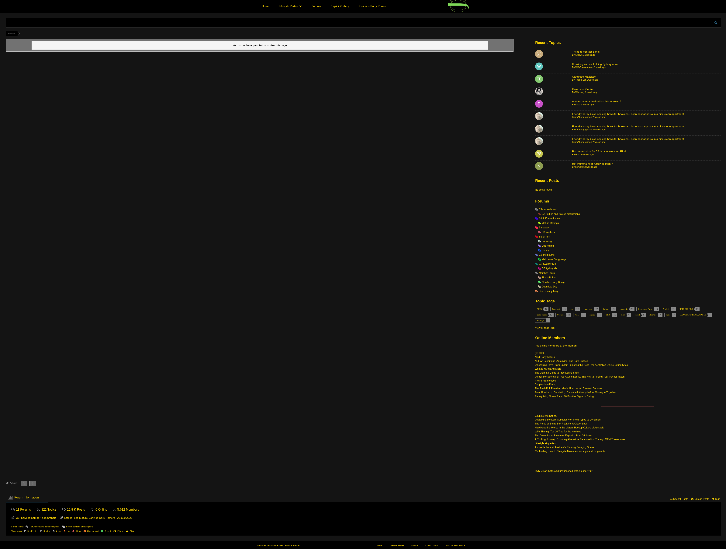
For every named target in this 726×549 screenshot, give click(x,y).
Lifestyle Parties (289, 6)
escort (637, 314)
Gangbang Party (645, 309)
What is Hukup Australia (548, 368)
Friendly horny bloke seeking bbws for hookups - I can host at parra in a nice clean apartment (628, 113)
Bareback (556, 309)
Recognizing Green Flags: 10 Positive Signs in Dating (564, 396)
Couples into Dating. (546, 384)
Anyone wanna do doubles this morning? (596, 101)
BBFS (539, 309)
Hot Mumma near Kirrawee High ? (592, 163)
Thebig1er (580, 80)
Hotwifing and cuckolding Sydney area (595, 64)
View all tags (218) (545, 327)
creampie (624, 309)
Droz (577, 104)
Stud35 (579, 55)
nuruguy (579, 167)
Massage (540, 320)
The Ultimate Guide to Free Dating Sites (557, 372)
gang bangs (542, 314)
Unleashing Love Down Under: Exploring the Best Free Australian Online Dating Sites (581, 365)
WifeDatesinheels (584, 67)
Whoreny (580, 92)
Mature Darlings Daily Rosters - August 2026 (105, 517)
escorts (592, 314)
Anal (577, 314)
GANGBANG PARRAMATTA (693, 314)
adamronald (49, 517)
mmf (668, 314)
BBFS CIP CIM (686, 309)
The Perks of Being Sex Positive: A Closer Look (561, 423)
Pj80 (577, 154)
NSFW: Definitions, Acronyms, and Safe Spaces (561, 361)
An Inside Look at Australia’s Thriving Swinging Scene (564, 447)
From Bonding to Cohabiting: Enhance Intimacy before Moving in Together (575, 392)
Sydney (606, 309)
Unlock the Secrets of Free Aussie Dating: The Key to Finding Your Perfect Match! (580, 376)
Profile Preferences (545, 380)
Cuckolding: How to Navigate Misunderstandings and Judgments (570, 451)
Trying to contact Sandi (586, 51)
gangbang (588, 309)
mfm (623, 314)
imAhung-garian (583, 117)
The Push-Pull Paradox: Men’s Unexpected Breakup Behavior (568, 388)
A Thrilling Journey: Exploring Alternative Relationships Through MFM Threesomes (580, 439)
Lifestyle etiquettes (545, 443)
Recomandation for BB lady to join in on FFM (599, 151)
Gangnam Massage (584, 76)
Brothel (666, 309)
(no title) (539, 353)
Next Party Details (545, 357)
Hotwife (652, 314)
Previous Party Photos (372, 6)
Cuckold (561, 314)
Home (265, 6)
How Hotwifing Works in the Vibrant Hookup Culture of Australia (569, 427)
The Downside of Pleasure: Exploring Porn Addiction (563, 435)
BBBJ (608, 314)
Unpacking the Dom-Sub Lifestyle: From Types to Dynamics (568, 419)
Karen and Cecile (582, 89)
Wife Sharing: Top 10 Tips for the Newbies (558, 431)
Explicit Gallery (340, 6)
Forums (316, 6)
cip (572, 309)
